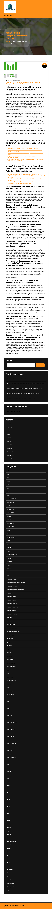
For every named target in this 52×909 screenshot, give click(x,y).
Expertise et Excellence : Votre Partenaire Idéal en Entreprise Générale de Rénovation (23, 83)
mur (8, 778)
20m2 (8, 477)
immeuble (9, 649)
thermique (9, 873)
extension (9, 621)
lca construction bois (11, 680)
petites (8, 803)
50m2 (8, 484)
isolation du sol (10, 656)
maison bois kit (10, 726)
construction (9, 593)
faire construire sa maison (13, 631)
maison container (11, 729)
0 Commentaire (17, 80)
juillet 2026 (9, 427)
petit (8, 792)
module (8, 768)
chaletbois (9, 561)
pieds (8, 817)
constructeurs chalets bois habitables (15, 589)
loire (8, 687)
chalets (8, 565)
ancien (8, 505)
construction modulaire (12, 603)
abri (8, 488)
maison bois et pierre (11, 722)
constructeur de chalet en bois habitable (16, 582)
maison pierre (10, 750)
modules (9, 771)
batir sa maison (10, 526)
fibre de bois (10, 638)
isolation (9, 652)
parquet (8, 785)
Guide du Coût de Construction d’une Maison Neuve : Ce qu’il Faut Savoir (23, 393)
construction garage (11, 596)
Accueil (8, 41)
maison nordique (10, 747)
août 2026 (9, 424)
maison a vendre (10, 712)
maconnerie (9, 698)
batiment (9, 519)
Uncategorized (10, 887)
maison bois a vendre (12, 719)
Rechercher (9, 360)
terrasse (9, 866)
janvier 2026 (9, 448)
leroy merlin (9, 684)
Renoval (6, 906)
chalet (8, 551)
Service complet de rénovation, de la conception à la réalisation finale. (23, 148)
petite (8, 799)
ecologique (9, 617)
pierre (8, 820)
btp (7, 544)
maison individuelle (11, 743)
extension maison (11, 624)
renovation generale (11, 845)
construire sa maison (11, 610)
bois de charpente (11, 537)
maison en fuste (10, 736)
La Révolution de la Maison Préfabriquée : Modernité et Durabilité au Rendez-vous (25, 383)
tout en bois (9, 880)
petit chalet (9, 796)
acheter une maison (11, 498)
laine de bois (10, 677)
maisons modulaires (11, 761)
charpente (9, 568)
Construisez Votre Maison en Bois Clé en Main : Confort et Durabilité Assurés (24, 388)
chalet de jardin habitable (12, 554)
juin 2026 (9, 431)
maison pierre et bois (11, 754)
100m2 (8, 470)
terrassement (10, 869)
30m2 (8, 481)
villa (8, 890)
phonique (9, 810)
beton (8, 530)
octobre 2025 (10, 459)
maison (8, 708)
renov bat (9, 834)
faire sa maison (10, 635)
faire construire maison (12, 628)
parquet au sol (10, 789)
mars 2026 (9, 441)
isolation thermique (11, 666)
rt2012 (8, 855)
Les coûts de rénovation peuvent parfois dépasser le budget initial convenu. (24, 174)
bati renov (9, 516)
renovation (9, 838)
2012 (8, 474)
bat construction (10, 509)
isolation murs (10, 659)
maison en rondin (11, 740)
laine (8, 673)
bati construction (10, 512)
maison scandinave (11, 757)
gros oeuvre (9, 645)
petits (8, 806)
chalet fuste (9, 558)
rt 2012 (8, 852)
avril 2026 (9, 438)
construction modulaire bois (13, 607)
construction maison (11, 600)
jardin (8, 670)
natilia (8, 782)
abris (8, 491)
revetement (9, 848)
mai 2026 (9, 434)
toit (7, 876)
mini (8, 764)
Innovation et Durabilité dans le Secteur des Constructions (20, 379)
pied (8, 813)
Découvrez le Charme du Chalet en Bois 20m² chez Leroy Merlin (21, 398)
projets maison (10, 831)
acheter (8, 495)
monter (8, 775)
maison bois (9, 715)
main (8, 701)
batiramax (9, 80)
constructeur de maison (12, 586)
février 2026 (9, 445)
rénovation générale (11, 841)
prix (8, 824)
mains (8, 705)
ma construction (10, 694)
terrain (8, 862)
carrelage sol (10, 547)
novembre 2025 (10, 455)
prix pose (9, 827)
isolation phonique (11, 663)
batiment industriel (11, 523)
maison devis (10, 733)
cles (8, 575)
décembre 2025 (10, 452)
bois (8, 533)
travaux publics (10, 883)
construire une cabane (12, 614)
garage (8, 642)
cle (7, 572)
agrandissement (10, 502)
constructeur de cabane (12, 579)
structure (9, 859)
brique (8, 540)
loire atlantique (10, 691)
